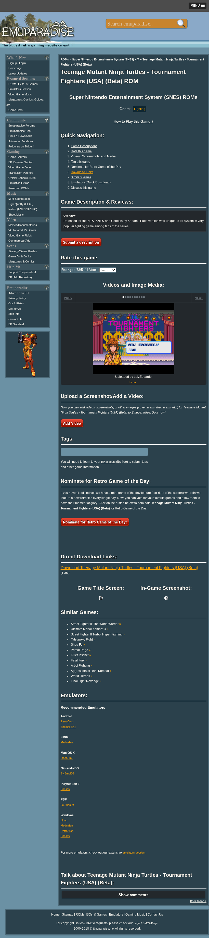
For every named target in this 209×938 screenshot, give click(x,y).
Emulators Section (19, 89)
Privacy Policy (17, 298)
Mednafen (67, 742)
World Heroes (82, 676)
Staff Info (13, 313)
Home (55, 914)
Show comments (133, 895)
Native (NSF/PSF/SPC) (22, 209)
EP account (108, 461)
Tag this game (80, 162)
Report (133, 382)
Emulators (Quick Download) (91, 182)
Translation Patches (20, 172)
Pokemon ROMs (18, 188)
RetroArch (67, 721)
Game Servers (17, 156)
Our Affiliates (16, 303)
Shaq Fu (78, 644)
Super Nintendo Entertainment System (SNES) (103, 59)
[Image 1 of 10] (133, 338)
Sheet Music (16, 214)
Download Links (82, 172)
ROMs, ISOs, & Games (23, 83)
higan (64, 820)
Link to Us (14, 308)
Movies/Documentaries (22, 225)
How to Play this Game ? (133, 121)
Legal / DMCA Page (146, 923)
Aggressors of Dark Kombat (91, 671)
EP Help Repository (20, 277)
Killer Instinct (81, 655)
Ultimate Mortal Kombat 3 (89, 629)
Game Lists (15, 109)
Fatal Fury (79, 660)
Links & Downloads (20, 135)
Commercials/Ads (19, 240)
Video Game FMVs (20, 235)
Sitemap (67, 914)
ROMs (65, 59)
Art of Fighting (82, 665)
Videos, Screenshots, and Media (93, 156)
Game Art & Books (19, 256)
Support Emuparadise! (22, 272)
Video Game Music (20, 94)
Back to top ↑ (198, 901)
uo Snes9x (67, 804)
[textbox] (146, 24)
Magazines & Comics (21, 261)
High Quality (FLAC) (20, 204)
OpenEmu (67, 757)
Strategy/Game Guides (22, 251)
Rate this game (81, 151)
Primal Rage (81, 650)
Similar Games (81, 177)
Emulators (116, 914)
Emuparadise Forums (21, 125)
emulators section (134, 852)
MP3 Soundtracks (19, 198)
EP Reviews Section (20, 162)
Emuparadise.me (103, 928)
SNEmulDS (67, 773)
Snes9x (65, 789)
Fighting (139, 109)
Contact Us (15, 319)
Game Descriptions (84, 146)
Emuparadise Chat (19, 130)
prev (68, 297)
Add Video (72, 423)
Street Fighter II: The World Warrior (96, 624)
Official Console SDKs (22, 177)
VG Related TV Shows (22, 230)
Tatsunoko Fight (83, 639)
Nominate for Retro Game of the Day (96, 167)
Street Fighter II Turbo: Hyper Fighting (98, 634)
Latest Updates (17, 73)
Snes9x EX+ (68, 726)
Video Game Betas (20, 167)
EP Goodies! (16, 324)
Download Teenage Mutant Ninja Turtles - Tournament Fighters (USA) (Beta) (129, 568)
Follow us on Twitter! (21, 146)
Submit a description (81, 242)
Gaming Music (135, 914)
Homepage (15, 68)
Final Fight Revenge (86, 681)
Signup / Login (17, 63)
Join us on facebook (20, 141)
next (199, 297)
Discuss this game (83, 188)
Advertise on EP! (18, 293)
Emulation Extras (18, 182)
